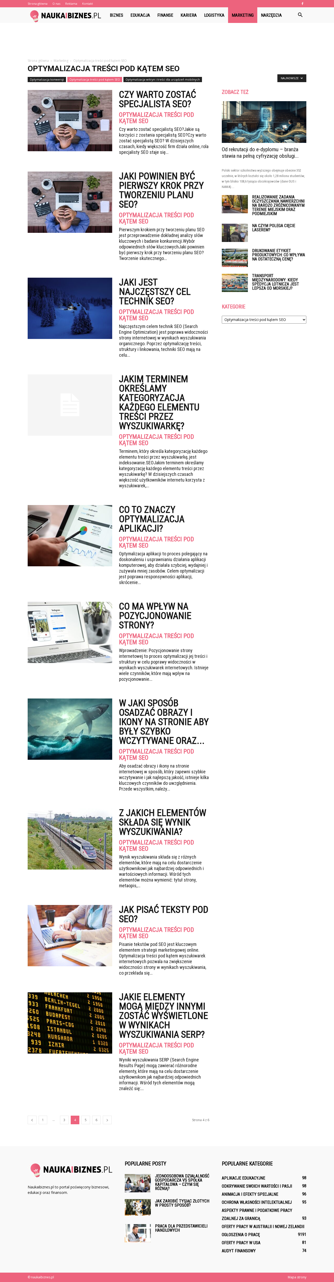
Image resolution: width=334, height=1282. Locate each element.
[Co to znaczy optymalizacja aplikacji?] (70, 535)
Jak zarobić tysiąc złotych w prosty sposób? (182, 1203)
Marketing (243, 15)
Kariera (189, 15)
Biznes (116, 15)
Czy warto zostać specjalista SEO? (157, 99)
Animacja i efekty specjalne (250, 1194)
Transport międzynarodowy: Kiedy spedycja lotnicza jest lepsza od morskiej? (275, 282)
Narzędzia (271, 15)
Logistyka (214, 15)
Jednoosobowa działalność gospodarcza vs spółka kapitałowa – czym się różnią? (182, 1182)
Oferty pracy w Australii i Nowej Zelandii (263, 1226)
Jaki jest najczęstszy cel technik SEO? (155, 292)
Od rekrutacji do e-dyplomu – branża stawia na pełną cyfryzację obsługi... (260, 152)
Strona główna (37, 3)
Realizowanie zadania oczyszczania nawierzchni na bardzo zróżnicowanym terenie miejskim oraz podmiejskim (278, 205)
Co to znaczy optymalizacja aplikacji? (151, 519)
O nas (56, 3)
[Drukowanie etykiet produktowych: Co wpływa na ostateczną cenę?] (235, 258)
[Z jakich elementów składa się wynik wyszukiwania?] (70, 839)
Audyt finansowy (239, 1250)
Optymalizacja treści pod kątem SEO (94, 79)
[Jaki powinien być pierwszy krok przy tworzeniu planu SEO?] (70, 202)
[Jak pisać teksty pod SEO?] (70, 935)
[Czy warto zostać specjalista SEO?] (70, 120)
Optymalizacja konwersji (47, 79)
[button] (300, 15)
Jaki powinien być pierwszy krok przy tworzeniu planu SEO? (161, 190)
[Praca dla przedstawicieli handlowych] (138, 1233)
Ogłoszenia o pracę (241, 1234)
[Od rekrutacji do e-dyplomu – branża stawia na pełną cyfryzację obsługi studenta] (264, 122)
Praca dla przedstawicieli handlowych (181, 1228)
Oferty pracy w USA (241, 1242)
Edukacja (140, 15)
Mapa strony (297, 1277)
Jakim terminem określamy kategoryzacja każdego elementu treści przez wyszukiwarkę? (159, 403)
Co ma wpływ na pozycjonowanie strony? (155, 616)
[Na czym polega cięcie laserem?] (235, 233)
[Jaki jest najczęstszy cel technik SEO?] (70, 308)
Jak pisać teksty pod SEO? (163, 914)
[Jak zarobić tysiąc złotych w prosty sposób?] (138, 1207)
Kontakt (87, 3)
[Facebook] (302, 3)
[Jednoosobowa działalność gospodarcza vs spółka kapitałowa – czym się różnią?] (138, 1183)
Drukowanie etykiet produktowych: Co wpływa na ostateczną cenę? (278, 255)
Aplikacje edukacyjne (243, 1178)
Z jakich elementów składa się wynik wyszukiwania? (162, 822)
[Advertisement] (167, 41)
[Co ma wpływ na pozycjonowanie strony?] (70, 632)
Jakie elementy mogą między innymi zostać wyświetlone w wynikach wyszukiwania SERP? (163, 1016)
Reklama (71, 3)
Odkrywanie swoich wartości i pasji (257, 1186)
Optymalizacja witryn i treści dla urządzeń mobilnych (163, 79)
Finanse (165, 15)
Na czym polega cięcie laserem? (273, 227)
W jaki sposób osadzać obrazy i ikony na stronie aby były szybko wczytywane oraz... (164, 722)
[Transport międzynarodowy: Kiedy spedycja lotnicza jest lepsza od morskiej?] (235, 283)
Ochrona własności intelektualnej (257, 1202)
